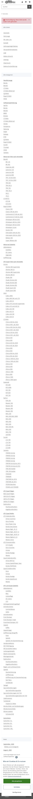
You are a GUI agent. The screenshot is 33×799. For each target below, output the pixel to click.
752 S (7, 196)
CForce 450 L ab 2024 (12, 324)
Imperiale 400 (10, 167)
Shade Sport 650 (11, 288)
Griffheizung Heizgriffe (10, 633)
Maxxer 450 (9, 411)
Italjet (5, 131)
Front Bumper (7, 617)
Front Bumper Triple (9, 620)
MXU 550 (8, 429)
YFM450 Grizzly (10, 455)
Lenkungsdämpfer (9, 651)
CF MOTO (6, 198)
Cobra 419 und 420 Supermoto (15, 303)
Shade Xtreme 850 (11, 285)
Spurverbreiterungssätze (13, 690)
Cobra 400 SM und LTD (13, 298)
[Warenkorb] (30, 2)
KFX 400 (8, 385)
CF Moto (5, 88)
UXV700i (8, 434)
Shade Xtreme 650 (11, 280)
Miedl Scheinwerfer (9, 654)
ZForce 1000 (9, 377)
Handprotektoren (8, 643)
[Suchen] (29, 7)
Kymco (5, 398)
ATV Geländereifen (9, 516)
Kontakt (5, 43)
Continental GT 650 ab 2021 (14, 214)
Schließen (17, 787)
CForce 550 (9, 338)
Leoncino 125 (10, 170)
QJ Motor (6, 93)
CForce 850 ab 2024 (12, 356)
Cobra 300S (9, 296)
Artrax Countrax (10, 519)
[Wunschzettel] (26, 2)
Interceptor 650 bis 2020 (13, 235)
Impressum (6, 63)
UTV (7, 601)
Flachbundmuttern (11, 507)
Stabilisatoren (7, 698)
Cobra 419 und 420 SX (12, 306)
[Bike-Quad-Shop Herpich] (10, 2)
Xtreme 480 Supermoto (13, 272)
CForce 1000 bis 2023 (12, 358)
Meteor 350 (9, 238)
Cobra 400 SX (10, 301)
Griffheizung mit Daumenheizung (16, 677)
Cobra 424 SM (10, 314)
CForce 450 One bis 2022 (13, 327)
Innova (8, 550)
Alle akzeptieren (17, 781)
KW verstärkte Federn (10, 648)
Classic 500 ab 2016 (12, 211)
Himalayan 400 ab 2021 (13, 219)
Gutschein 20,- (7, 723)
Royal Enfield (7, 96)
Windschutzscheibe (9, 709)
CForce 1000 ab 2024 (12, 361)
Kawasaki (6, 382)
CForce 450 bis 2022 (12, 322)
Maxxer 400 (9, 408)
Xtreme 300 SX (10, 269)
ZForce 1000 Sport (11, 379)
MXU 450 (8, 421)
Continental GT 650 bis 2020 (14, 217)
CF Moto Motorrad (9, 91)
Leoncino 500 (10, 172)
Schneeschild (10, 714)
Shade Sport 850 (11, 290)
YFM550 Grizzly (10, 458)
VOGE (5, 99)
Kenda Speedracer (11, 579)
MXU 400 (8, 419)
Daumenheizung (11, 672)
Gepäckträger (7, 630)
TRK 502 (8, 183)
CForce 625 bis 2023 (12, 343)
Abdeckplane (7, 247)
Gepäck (5, 625)
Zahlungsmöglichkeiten (10, 46)
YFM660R (8, 476)
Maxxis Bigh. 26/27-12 (12, 532)
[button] (22, 2)
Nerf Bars (9, 680)
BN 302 (8, 164)
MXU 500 (8, 424)
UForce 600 (9, 366)
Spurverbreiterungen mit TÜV (12, 693)
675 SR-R (8, 204)
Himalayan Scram (11, 227)
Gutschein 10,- (7, 721)
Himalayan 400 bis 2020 (13, 222)
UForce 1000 (9, 372)
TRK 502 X (9, 185)
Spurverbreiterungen (9, 688)
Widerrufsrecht (8, 56)
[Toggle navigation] (2, 1)
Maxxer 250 (9, 403)
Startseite (6, 33)
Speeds (8, 638)
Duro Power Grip (11, 524)
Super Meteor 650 (11, 240)
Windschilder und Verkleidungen (13, 706)
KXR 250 (8, 400)
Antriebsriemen (8, 606)
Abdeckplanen (7, 588)
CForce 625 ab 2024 (12, 345)
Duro (7, 571)
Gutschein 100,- (8, 728)
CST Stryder (9, 545)
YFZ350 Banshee (11, 484)
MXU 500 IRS (9, 427)
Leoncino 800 (10, 175)
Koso (7, 635)
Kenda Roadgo (10, 553)
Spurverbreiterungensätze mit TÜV (16, 696)
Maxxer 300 (9, 406)
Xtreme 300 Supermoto (13, 267)
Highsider (9, 255)
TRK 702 (8, 188)
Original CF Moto (11, 703)
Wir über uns (7, 39)
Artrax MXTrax (10, 560)
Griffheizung (7, 257)
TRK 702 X (9, 191)
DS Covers (9, 252)
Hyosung (6, 129)
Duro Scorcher (10, 547)
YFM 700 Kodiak (10, 471)
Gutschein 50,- (7, 726)
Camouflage (9, 596)
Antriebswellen (8, 614)
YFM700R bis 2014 (11, 479)
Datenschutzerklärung (10, 66)
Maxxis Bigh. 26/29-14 (12, 534)
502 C (7, 193)
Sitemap (6, 59)
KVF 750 (8, 395)
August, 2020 (7, 750)
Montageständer (8, 656)
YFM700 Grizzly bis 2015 (13, 463)
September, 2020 (8, 744)
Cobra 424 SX (10, 317)
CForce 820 (9, 351)
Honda (5, 124)
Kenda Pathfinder (11, 566)
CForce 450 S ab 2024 (12, 330)
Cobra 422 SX (10, 311)
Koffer (7, 627)
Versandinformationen (10, 49)
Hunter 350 (9, 230)
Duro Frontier (10, 521)
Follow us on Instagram (11, 747)
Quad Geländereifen (9, 558)
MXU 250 (8, 413)
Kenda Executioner (11, 526)
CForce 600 (9, 340)
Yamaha (5, 152)
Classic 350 (9, 209)
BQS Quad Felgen (8, 494)
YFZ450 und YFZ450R (12, 487)
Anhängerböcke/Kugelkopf (11, 604)
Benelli (5, 85)
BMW (5, 113)
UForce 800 (9, 369)
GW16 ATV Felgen (8, 499)
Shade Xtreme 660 (11, 282)
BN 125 (8, 162)
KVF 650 (8, 393)
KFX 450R (8, 387)
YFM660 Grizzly (10, 461)
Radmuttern (7, 504)
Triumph (6, 147)
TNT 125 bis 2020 (11, 180)
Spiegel (5, 685)
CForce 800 (9, 348)
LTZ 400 (8, 448)
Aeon (5, 293)
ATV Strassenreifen (9, 542)
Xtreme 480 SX (10, 275)
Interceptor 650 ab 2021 (13, 232)
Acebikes (8, 250)
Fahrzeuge (6, 36)
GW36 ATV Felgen (8, 501)
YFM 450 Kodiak (10, 469)
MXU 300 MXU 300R (12, 416)
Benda (5, 83)
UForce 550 (9, 364)
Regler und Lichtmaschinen (11, 667)
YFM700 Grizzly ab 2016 (13, 466)
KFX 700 (8, 390)
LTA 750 (8, 442)
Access (5, 264)
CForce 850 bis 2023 (12, 353)
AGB (4, 53)
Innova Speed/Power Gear (14, 563)
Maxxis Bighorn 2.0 (11, 537)
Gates (7, 612)
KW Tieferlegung (8, 646)
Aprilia (5, 105)
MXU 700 (8, 432)
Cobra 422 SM (10, 309)
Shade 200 (9, 277)
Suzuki (5, 145)
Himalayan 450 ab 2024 (13, 225)
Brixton (5, 116)
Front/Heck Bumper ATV (10, 622)
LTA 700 (8, 440)
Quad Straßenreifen (9, 568)
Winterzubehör (8, 711)
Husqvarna (6, 126)
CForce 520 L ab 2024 (12, 335)
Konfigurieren (17, 792)
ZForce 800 (9, 374)
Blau (7, 593)
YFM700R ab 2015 (11, 482)
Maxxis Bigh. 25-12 (11, 529)
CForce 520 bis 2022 (12, 332)
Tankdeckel (9, 682)
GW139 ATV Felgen (9, 496)
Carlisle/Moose (10, 609)
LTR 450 (8, 445)
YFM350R (8, 474)
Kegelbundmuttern (11, 509)
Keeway (5, 134)
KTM (4, 137)
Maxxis (8, 555)
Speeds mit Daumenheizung (14, 641)
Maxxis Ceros (10, 540)
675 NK (8, 201)
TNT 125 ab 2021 (11, 177)
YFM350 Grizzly (10, 453)
